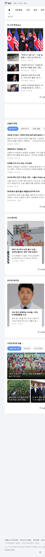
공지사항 (36, 540)
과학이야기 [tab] (25, 129)
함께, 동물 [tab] (36, 129)
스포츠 (20, 3)
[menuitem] (9, 10)
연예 (15, 3)
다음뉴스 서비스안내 (11, 540)
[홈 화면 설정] (40, 552)
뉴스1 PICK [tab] (38, 348)
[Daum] (6, 3)
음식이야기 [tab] (13, 129)
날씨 (25, 3)
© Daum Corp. (10, 550)
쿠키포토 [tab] (27, 348)
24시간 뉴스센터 (25, 540)
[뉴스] (9, 3)
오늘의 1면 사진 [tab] (14, 348)
